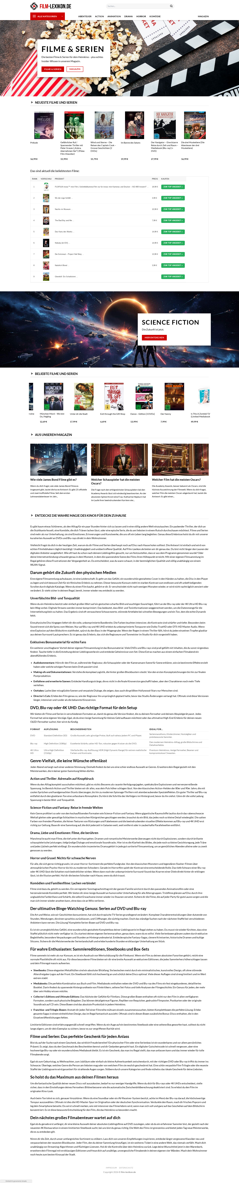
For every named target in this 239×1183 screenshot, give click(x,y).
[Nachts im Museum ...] (46, 209)
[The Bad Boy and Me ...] (46, 220)
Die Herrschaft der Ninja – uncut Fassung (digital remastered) (193, 145)
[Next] (208, 138)
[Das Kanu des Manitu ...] (46, 232)
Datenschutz (126, 1168)
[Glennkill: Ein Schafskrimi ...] (46, 276)
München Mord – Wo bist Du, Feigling (42, 415)
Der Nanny (156, 413)
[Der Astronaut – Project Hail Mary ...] (46, 254)
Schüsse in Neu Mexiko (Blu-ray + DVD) (73, 144)
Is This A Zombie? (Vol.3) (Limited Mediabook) (192, 415)
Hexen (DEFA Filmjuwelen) (103, 142)
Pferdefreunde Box (130, 142)
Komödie (155, 16)
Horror (141, 16)
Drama (128, 16)
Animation (114, 16)
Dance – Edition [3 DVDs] (133, 413)
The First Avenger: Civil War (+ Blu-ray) (43, 144)
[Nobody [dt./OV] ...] (46, 243)
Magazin (203, 16)
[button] (47, 16)
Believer (155, 142)
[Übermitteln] (171, 6)
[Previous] (30, 138)
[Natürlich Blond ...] (46, 265)
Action (99, 16)
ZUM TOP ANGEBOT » (173, 187)
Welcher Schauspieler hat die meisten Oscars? (115, 481)
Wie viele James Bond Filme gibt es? (53, 479)
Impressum (111, 1168)
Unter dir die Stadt (69, 413)
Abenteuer (84, 16)
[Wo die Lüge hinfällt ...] (46, 198)
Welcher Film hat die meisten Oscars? (176, 479)
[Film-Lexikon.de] (51, 6)
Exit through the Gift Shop (103, 413)
